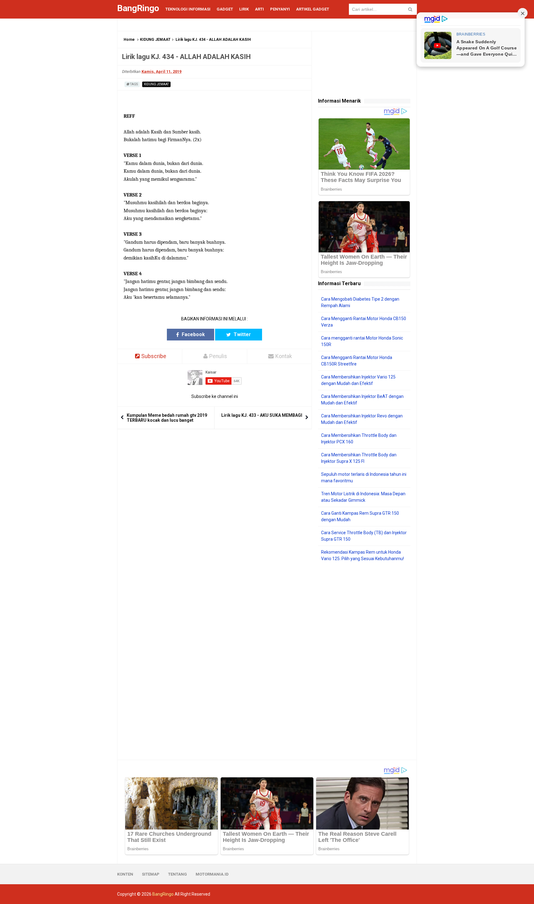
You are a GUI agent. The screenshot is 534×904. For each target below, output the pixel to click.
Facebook (192, 334)
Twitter (241, 334)
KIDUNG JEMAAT (155, 39)
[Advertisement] (364, 661)
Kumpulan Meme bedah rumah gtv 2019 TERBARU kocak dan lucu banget (167, 418)
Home (129, 39)
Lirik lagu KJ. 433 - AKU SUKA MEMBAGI (261, 415)
